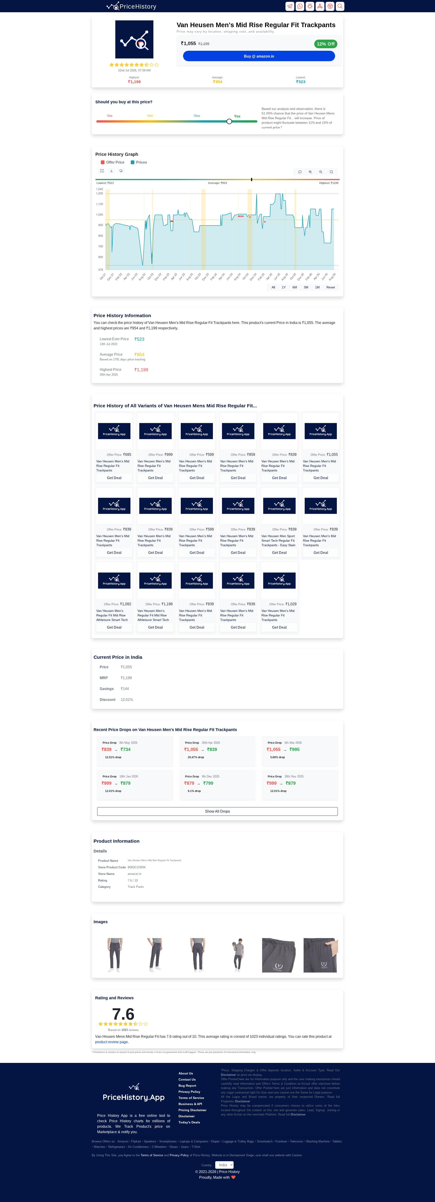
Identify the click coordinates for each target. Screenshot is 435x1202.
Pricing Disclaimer (192, 1110)
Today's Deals (189, 1122)
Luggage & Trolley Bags (238, 1141)
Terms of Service (191, 1098)
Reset (330, 287)
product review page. (112, 1042)
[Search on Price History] (340, 8)
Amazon (122, 1141)
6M (294, 287)
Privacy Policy (189, 1091)
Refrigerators (116, 1147)
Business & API (190, 1104)
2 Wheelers (159, 1147)
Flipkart (136, 1141)
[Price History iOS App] (321, 8)
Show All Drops (217, 811)
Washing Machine (317, 1141)
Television (296, 1141)
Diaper (215, 1141)
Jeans (185, 1147)
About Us (186, 1073)
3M (306, 287)
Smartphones (168, 1141)
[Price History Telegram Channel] (290, 8)
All (273, 287)
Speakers (150, 1141)
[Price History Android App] (311, 8)
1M (317, 287)
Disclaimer (187, 1116)
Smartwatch (265, 1141)
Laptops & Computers (194, 1141)
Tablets (337, 1141)
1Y (284, 287)
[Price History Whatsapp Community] (301, 8)
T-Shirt (196, 1147)
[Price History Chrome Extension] (331, 8)
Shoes (173, 1147)
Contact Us (187, 1079)
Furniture (281, 1141)
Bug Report (187, 1085)
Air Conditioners (138, 1147)
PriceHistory (138, 6)
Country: (207, 1165)
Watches (99, 1147)
